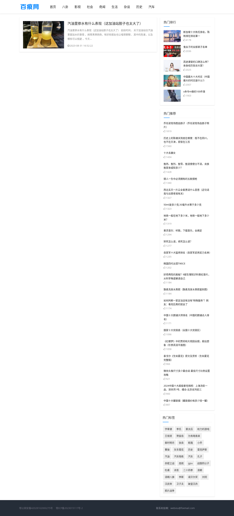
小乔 (199, 442)
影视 (78, 7)
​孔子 (199, 456)
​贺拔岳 (180, 435)
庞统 (181, 463)
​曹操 (167, 449)
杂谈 (127, 7)
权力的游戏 (203, 429)
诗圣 (176, 470)
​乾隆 (190, 442)
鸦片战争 (169, 490)
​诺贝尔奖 (193, 477)
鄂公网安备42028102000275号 (36, 508)
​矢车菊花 (179, 449)
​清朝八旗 (169, 477)
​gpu (190, 463)
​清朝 (199, 470)
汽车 (152, 7)
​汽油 (167, 456)
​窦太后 (189, 429)
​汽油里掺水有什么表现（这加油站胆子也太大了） (105, 23)
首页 (53, 7)
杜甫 (167, 470)
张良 (181, 442)
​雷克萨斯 (202, 449)
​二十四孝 (188, 470)
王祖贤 (168, 435)
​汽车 (190, 456)
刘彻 (204, 477)
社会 (90, 7)
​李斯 (181, 477)
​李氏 (178, 429)
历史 (139, 7)
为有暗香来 (194, 435)
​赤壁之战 (169, 463)
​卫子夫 (180, 483)
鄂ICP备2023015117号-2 (69, 508)
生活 (115, 7)
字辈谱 (168, 429)
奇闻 (102, 7)
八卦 (65, 7)
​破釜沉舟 (193, 483)
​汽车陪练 (179, 456)
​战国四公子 (203, 463)
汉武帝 (168, 483)
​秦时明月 (169, 442)
